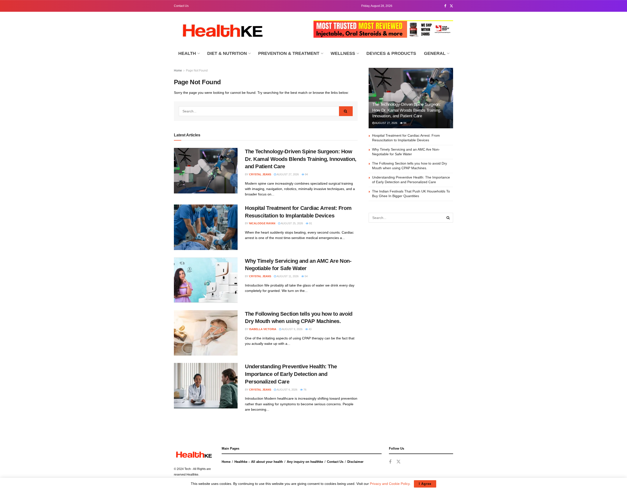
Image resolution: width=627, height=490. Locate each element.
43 (310, 329)
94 (306, 174)
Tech (187, 469)
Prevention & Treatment (288, 53)
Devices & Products (391, 53)
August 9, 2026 (291, 329)
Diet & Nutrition (227, 53)
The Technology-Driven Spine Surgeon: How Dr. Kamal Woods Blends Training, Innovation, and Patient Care (300, 159)
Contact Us (181, 6)
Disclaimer (355, 462)
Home (178, 70)
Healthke (192, 474)
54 (306, 276)
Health (187, 53)
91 (310, 223)
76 (304, 389)
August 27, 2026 (287, 174)
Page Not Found (197, 70)
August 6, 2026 (286, 389)
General (435, 53)
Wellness (343, 53)
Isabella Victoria (262, 329)
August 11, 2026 (287, 276)
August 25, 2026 (291, 223)
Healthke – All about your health (258, 462)
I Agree (425, 484)
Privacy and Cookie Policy (390, 484)
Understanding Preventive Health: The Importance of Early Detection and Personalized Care (291, 374)
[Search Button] (346, 111)
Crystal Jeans (260, 174)
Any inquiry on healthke (305, 462)
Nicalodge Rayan (262, 223)
